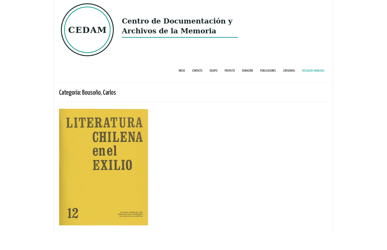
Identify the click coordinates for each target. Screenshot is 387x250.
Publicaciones (268, 70)
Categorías (289, 70)
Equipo (213, 70)
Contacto (197, 70)
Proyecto (230, 70)
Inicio (182, 70)
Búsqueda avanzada (313, 70)
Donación (247, 70)
